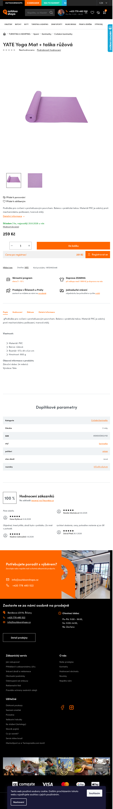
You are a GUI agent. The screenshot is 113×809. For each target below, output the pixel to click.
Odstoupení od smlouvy (17, 680)
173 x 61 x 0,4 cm (101, 466)
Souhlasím (94, 793)
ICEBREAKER (33, 2)
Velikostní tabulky (14, 719)
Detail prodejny (19, 637)
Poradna (10, 714)
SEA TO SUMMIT (51, 2)
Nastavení (18, 802)
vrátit (97, 293)
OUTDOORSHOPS (13, 2)
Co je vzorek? (12, 733)
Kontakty (63, 666)
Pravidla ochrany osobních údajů (21, 690)
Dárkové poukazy (14, 705)
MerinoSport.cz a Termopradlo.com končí (25, 743)
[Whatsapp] (81, 707)
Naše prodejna (66, 661)
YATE (26, 267)
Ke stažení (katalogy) (16, 724)
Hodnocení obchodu (69, 671)
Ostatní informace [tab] (47, 312)
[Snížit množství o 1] (12, 245)
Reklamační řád (13, 685)
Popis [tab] (5, 312)
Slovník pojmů (12, 728)
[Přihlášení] (86, 12)
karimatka (103, 443)
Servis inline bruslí (14, 738)
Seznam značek (13, 710)
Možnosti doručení (11, 226)
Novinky (63, 676)
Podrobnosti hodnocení (49, 49)
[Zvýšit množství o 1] (29, 245)
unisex (105, 451)
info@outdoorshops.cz (25, 579)
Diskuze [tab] (30, 312)
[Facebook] (62, 707)
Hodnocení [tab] (17, 312)
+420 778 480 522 (70, 11)
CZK (101, 2)
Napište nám (65, 680)
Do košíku (73, 245)
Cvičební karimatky (99, 420)
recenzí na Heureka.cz (42, 500)
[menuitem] (8, 24)
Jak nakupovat (13, 661)
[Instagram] (72, 707)
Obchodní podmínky (15, 676)
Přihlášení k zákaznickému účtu (20, 666)
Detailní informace (12, 216)
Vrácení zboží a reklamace (18, 671)
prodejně (42, 293)
